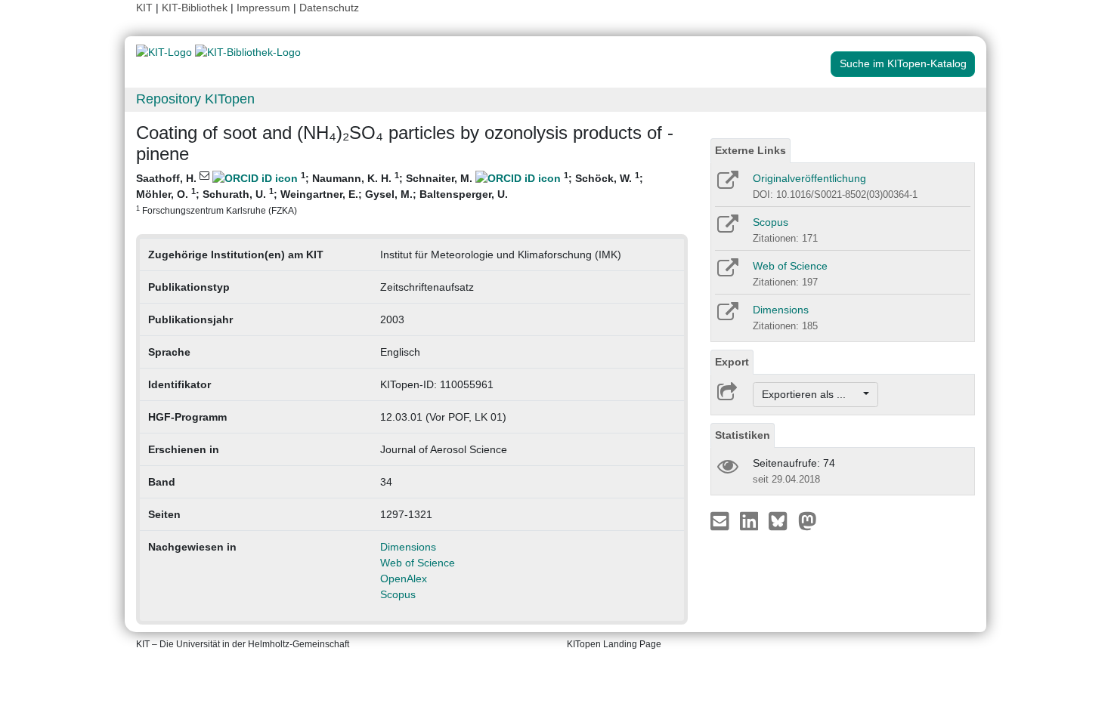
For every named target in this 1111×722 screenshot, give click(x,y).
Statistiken (742, 435)
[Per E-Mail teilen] (721, 520)
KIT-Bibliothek (196, 8)
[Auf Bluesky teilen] (782, 520)
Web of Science (417, 563)
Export (732, 362)
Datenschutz (329, 8)
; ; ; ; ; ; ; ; (389, 193)
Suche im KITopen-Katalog (903, 63)
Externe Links (750, 150)
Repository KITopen (195, 98)
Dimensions (408, 547)
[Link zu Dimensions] (726, 316)
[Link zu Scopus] (726, 229)
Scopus (398, 594)
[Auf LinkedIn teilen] (750, 520)
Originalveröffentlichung (809, 178)
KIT (144, 8)
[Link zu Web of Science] (726, 273)
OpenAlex (403, 578)
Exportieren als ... (811, 394)
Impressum (263, 8)
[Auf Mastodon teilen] (807, 520)
